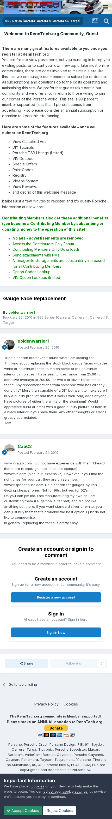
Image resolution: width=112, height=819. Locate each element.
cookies (38, 786)
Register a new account (56, 597)
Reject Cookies (59, 810)
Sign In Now (56, 632)
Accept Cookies (24, 810)
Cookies (71, 704)
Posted (38, 347)
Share (28, 663)
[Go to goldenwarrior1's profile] (9, 344)
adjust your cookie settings (65, 791)
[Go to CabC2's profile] (9, 449)
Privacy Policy (46, 704)
